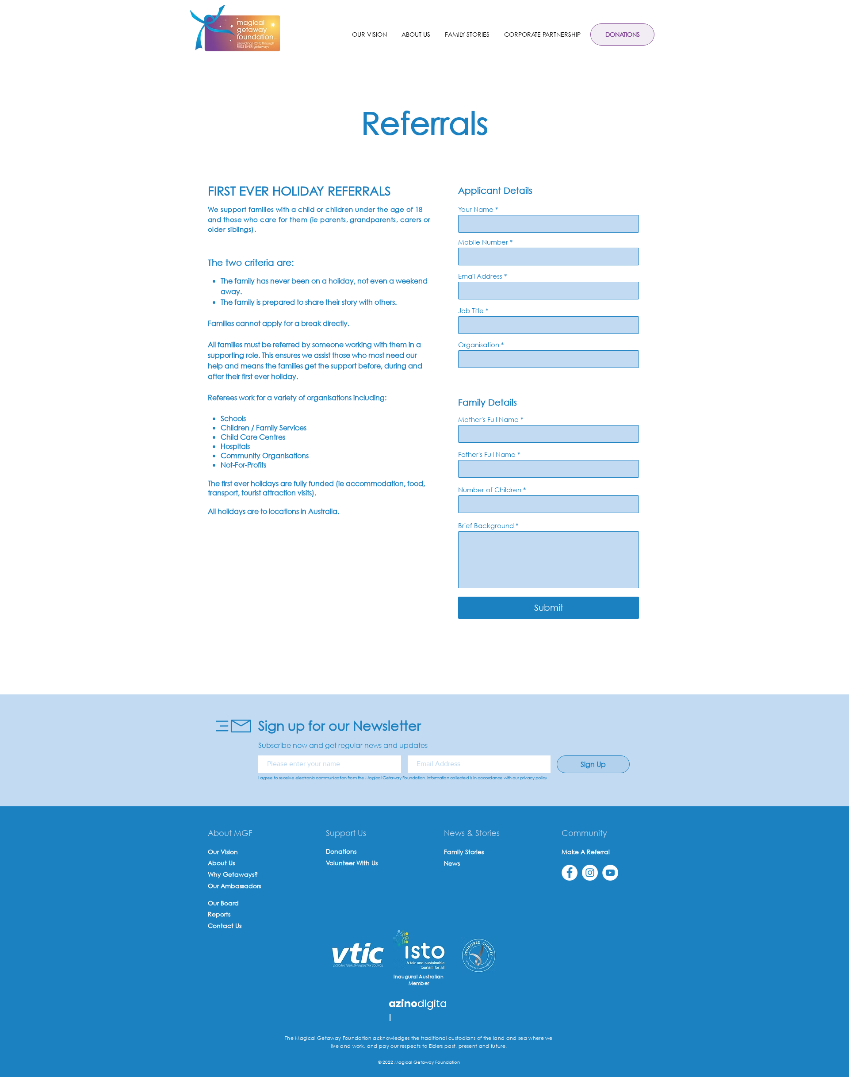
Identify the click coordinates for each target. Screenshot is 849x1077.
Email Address (480, 276)
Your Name (475, 209)
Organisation (478, 344)
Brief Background (486, 525)
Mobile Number (483, 242)
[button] (415, 34)
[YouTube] (610, 873)
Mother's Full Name (488, 419)
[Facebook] (569, 873)
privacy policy (533, 777)
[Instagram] (590, 873)
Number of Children (489, 490)
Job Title (471, 310)
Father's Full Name (487, 454)
